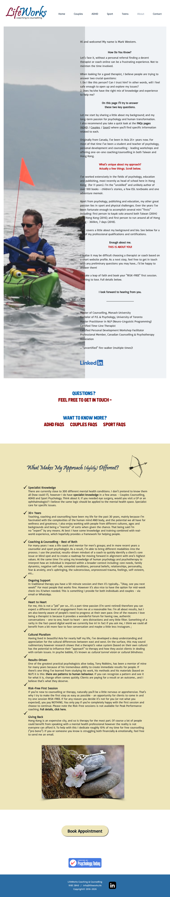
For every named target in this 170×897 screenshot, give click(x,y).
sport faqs (114, 424)
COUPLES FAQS (83, 424)
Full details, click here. (53, 709)
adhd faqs (57, 424)
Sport (106, 127)
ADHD (84, 127)
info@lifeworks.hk (92, 885)
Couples (95, 127)
